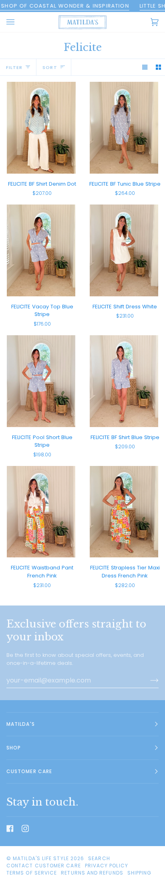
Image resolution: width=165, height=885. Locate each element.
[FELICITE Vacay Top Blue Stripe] (41, 250)
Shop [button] (13, 747)
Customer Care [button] (29, 771)
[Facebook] (10, 828)
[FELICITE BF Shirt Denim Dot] (41, 127)
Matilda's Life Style (41, 858)
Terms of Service (31, 872)
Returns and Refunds (92, 872)
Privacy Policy (106, 865)
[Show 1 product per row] (144, 67)
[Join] (148, 680)
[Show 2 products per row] (158, 67)
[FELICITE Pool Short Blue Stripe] (41, 381)
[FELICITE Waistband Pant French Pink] (41, 511)
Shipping (139, 872)
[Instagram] (25, 828)
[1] (41, 127)
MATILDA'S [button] (20, 724)
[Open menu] (18, 22)
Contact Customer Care (43, 865)
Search (99, 858)
